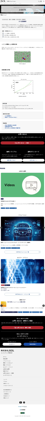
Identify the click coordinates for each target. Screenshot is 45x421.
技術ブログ (5, 371)
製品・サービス (7, 365)
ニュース (5, 379)
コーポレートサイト (7, 385)
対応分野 (5, 358)
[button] (39, 1)
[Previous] (1, 228)
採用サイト (6, 383)
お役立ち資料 (6, 369)
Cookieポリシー (7, 395)
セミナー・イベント (8, 367)
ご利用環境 (6, 393)
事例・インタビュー (8, 363)
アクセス (5, 381)
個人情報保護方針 (7, 389)
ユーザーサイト (7, 375)
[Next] (43, 228)
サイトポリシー (7, 391)
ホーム (4, 356)
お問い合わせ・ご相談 (8, 373)
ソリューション (7, 360)
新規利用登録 (32, 344)
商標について (6, 397)
